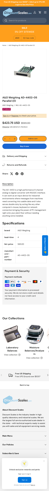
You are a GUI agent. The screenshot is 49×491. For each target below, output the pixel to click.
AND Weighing (7, 105)
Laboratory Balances (12, 349)
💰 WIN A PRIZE (45, 245)
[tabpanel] (24, 203)
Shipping (5, 127)
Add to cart (32, 139)
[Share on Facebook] (17, 173)
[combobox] (24, 20)
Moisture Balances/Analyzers (34, 350)
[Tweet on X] (11, 173)
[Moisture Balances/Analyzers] (34, 334)
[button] (40, 12)
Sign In (6, 115)
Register (15, 115)
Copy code (29, 38)
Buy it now (24, 146)
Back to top (24, 385)
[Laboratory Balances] (12, 334)
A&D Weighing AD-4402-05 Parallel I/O (22, 45)
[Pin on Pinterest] (22, 173)
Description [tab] (7, 184)
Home (4, 45)
